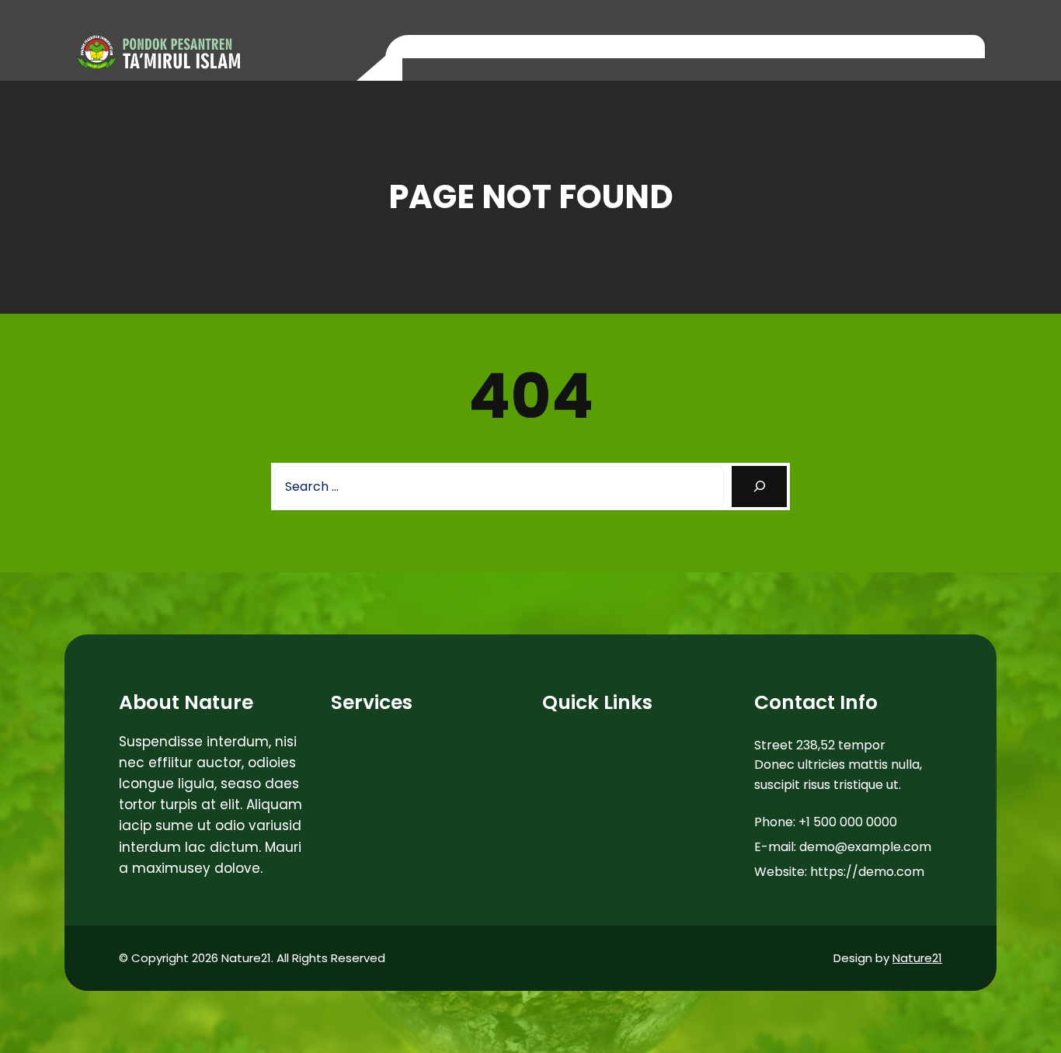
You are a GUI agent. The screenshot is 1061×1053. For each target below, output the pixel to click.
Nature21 (917, 958)
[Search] (759, 486)
